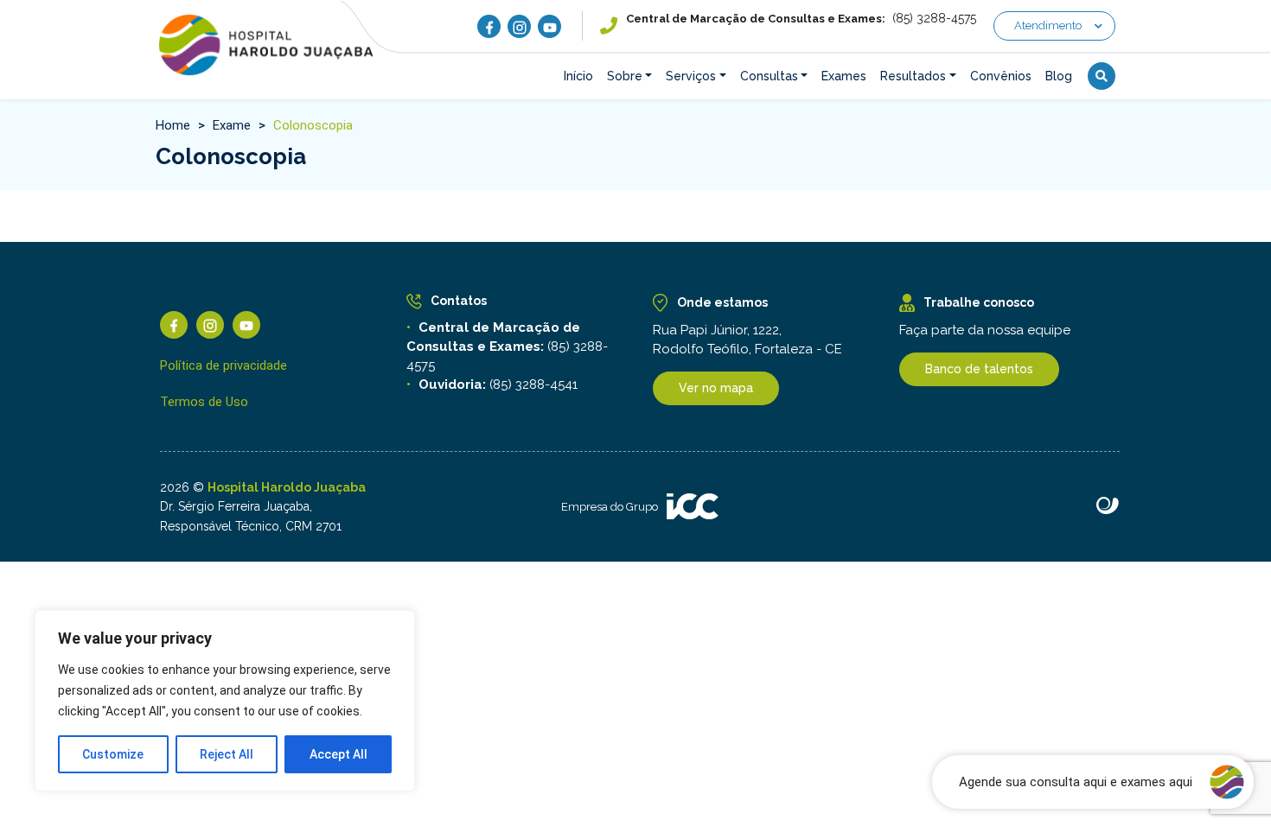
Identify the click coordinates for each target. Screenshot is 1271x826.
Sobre (624, 76)
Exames (843, 76)
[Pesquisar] (1101, 76)
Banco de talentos (979, 369)
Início (578, 76)
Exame (232, 125)
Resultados (913, 76)
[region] (225, 700)
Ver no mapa (716, 388)
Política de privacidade (223, 365)
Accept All (338, 754)
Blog (1058, 76)
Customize (113, 754)
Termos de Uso (204, 402)
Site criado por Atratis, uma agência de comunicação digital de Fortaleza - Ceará (1108, 506)
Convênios (1000, 76)
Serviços (691, 76)
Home (173, 125)
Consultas (769, 76)
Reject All (226, 754)
